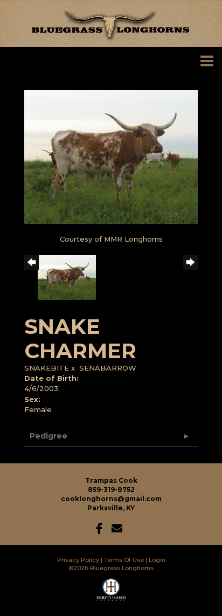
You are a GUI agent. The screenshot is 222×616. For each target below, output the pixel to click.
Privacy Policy (78, 560)
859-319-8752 (111, 489)
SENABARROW (107, 368)
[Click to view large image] (111, 156)
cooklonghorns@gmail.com (111, 499)
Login (157, 560)
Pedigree (48, 436)
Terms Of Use (124, 560)
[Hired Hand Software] (111, 594)
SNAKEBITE (46, 368)
